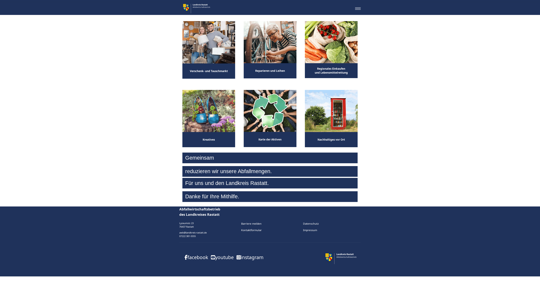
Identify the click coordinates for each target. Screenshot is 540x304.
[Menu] (358, 8)
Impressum (310, 230)
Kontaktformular (251, 230)
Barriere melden (251, 223)
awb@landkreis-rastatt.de (193, 232)
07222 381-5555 (187, 236)
